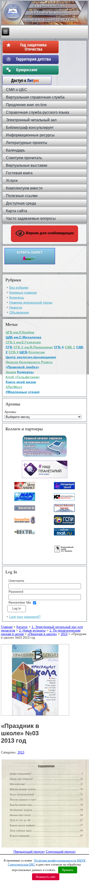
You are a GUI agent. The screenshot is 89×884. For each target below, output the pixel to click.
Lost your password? (25, 617)
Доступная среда (21, 203)
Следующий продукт (61, 851)
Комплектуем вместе (24, 188)
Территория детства (33, 59)
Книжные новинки (23, 292)
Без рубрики (18, 287)
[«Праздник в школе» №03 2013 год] (35, 716)
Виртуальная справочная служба (35, 97)
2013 (64, 634)
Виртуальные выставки (26, 165)
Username (16, 581)
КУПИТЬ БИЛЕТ (30, 252)
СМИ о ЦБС (16, 90)
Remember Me (20, 602)
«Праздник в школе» (42, 634)
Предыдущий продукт (29, 851)
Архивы (10, 412)
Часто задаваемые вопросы (31, 218)
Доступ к (22, 80)
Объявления (19, 312)
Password (16, 591)
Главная (7, 627)
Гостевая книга (19, 173)
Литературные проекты (26, 143)
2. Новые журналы (32, 630)
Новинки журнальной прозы (30, 302)
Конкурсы (16, 297)
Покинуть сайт (46, 877)
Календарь (15, 150)
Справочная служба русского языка (37, 112)
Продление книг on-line (26, 105)
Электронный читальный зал (31, 120)
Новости (15, 307)
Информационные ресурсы (30, 135)
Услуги (12, 181)
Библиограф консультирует (30, 128)
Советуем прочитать (24, 158)
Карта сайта (16, 211)
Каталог (22, 627)
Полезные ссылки (21, 196)
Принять (67, 870)
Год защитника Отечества (33, 47)
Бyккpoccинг (33, 69)
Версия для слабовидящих (49, 233)
